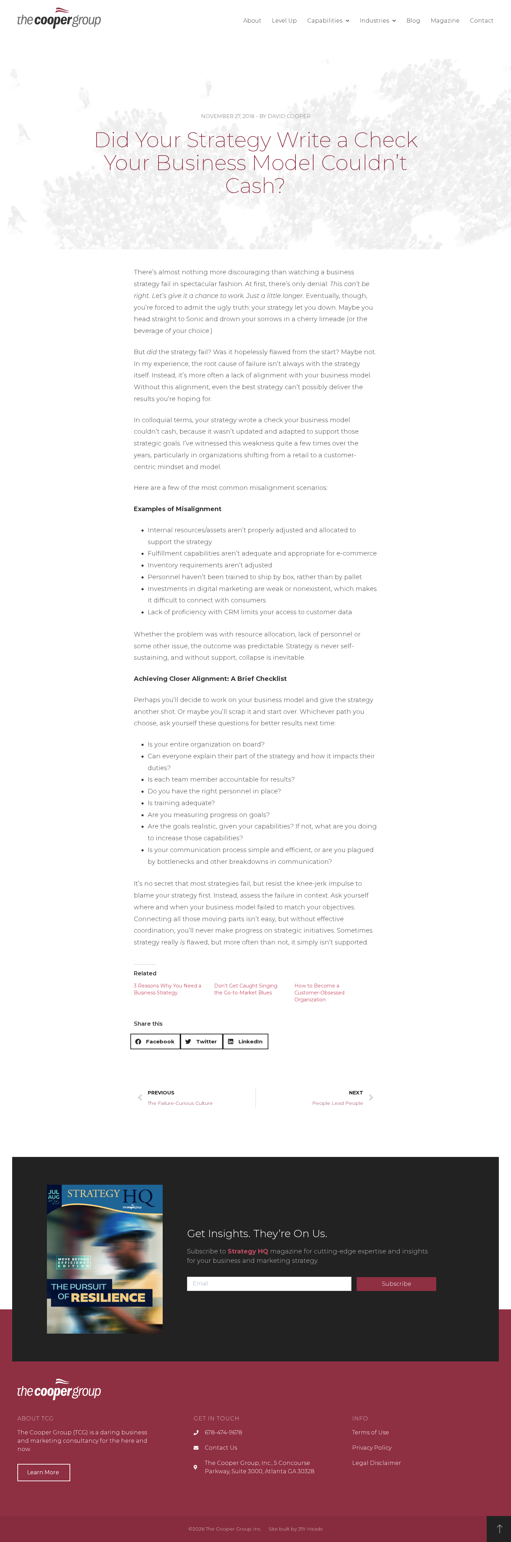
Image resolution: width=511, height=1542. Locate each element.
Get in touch (217, 1418)
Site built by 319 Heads (296, 1529)
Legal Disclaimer (376, 1463)
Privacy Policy (371, 1447)
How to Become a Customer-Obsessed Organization (319, 993)
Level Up (284, 20)
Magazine (445, 20)
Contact (482, 20)
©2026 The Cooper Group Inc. (225, 1529)
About (252, 20)
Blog (413, 20)
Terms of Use (370, 1432)
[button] (488, 8)
